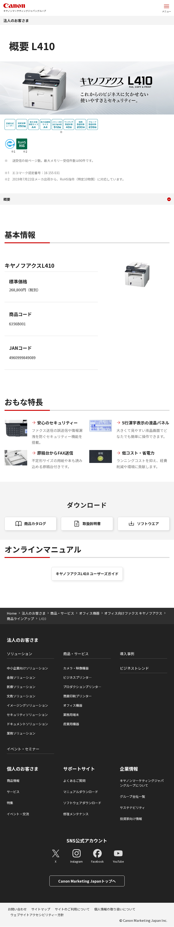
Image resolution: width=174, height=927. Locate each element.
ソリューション (19, 653)
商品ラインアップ (20, 618)
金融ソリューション (21, 677)
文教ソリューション (21, 696)
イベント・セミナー (23, 749)
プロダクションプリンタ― (82, 686)
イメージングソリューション (27, 705)
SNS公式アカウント (87, 840)
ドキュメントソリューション (27, 724)
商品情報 (13, 780)
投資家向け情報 (131, 818)
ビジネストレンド (134, 668)
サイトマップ (40, 909)
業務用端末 (71, 714)
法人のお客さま (16, 20)
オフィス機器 (89, 613)
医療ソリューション (21, 686)
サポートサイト (79, 769)
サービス (13, 791)
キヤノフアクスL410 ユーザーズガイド (87, 573)
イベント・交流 (18, 814)
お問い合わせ (17, 909)
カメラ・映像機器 (76, 668)
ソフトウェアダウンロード (82, 802)
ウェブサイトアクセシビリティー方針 (37, 914)
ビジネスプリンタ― (77, 677)
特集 (10, 802)
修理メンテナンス (76, 814)
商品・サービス (62, 613)
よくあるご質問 (74, 780)
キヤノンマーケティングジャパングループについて (142, 783)
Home (12, 613)
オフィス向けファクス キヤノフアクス (133, 613)
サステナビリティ (132, 807)
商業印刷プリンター (77, 696)
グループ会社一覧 (132, 796)
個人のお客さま (23, 769)
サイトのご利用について (72, 909)
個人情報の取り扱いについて (114, 909)
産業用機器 (71, 724)
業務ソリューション (21, 733)
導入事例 (127, 653)
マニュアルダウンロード (80, 791)
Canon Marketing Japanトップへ (87, 881)
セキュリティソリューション (27, 714)
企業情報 (129, 769)
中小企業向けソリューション (27, 668)
